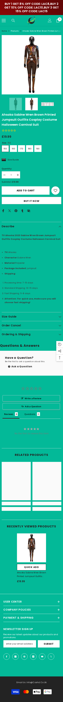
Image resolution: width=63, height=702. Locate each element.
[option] (31, 64)
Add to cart (26, 190)
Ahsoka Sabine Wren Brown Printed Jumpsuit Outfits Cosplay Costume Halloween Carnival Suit (31, 574)
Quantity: (7, 168)
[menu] (4, 21)
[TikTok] (33, 656)
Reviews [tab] (8, 414)
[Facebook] (3, 210)
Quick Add (31, 567)
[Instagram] (15, 656)
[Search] (13, 21)
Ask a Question (21, 366)
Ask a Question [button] (33, 406)
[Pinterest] (15, 210)
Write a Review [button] (33, 398)
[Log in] (50, 20)
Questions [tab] (29, 414)
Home (4, 31)
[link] (16, 503)
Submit (49, 644)
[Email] (28, 210)
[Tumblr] (22, 210)
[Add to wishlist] (55, 190)
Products (15, 31)
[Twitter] (9, 210)
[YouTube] (42, 656)
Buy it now (31, 201)
